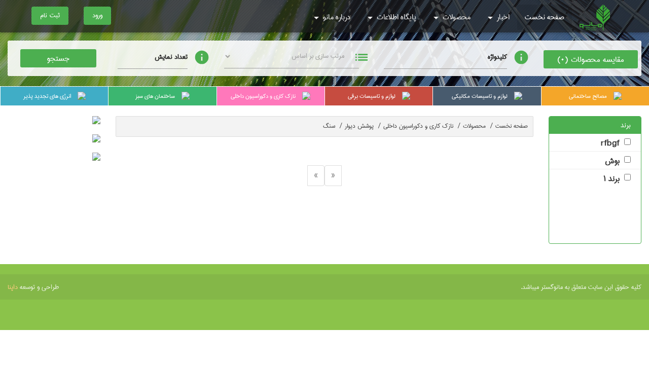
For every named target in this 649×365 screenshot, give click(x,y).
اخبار (502, 17)
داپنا (13, 287)
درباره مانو (335, 17)
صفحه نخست (544, 17)
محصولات (456, 17)
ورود (97, 15)
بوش (612, 161)
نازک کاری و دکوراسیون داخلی (421, 126)
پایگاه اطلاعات (395, 17)
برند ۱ (611, 179)
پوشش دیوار (363, 126)
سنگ (332, 126)
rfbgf (610, 143)
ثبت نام (50, 15)
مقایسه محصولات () (590, 60)
